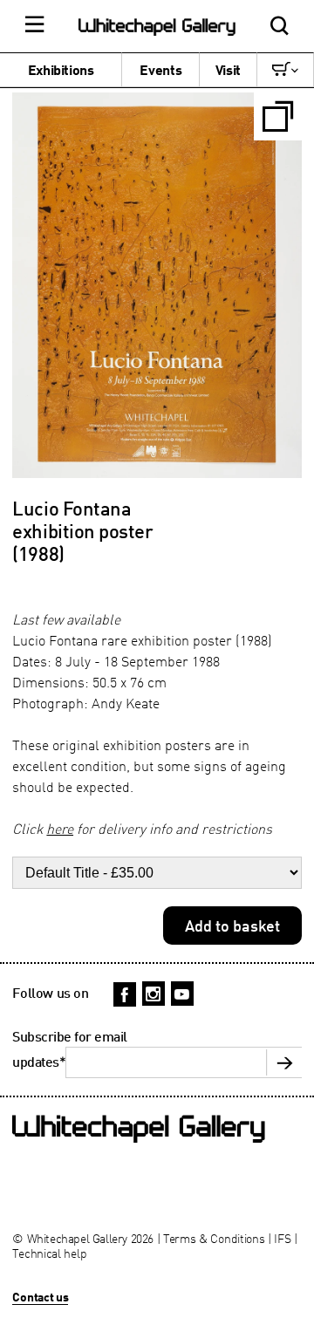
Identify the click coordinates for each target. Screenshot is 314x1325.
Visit (228, 70)
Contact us (40, 1296)
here (59, 828)
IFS (282, 1238)
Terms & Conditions (214, 1238)
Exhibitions (61, 70)
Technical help (49, 1253)
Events (160, 70)
